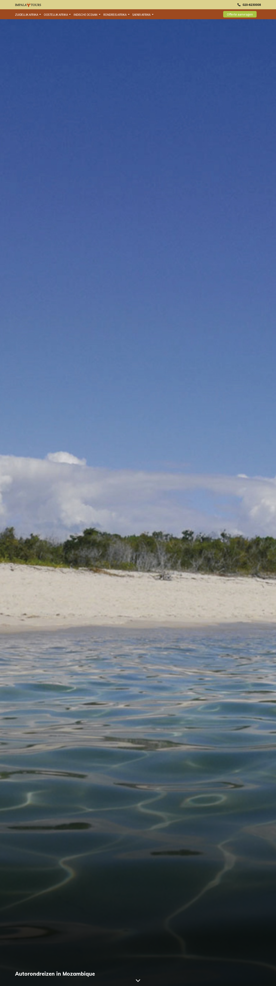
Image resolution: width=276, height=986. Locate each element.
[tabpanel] (138, 502)
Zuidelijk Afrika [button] (27, 15)
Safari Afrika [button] (141, 15)
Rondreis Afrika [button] (115, 15)
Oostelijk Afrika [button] (56, 15)
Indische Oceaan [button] (86, 15)
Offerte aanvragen (240, 14)
